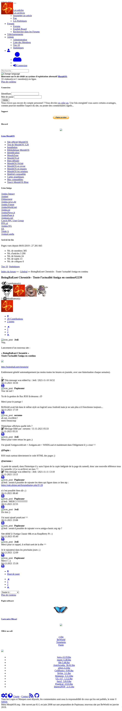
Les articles (18, 10)
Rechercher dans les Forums (26, 31)
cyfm (61, 637)
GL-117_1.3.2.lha (64, 678)
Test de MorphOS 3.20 (18, 144)
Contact (25, 696)
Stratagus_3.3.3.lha (64, 676)
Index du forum (8, 271)
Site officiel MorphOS (17, 142)
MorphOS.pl (13, 158)
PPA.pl (4, 223)
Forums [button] (10, 23)
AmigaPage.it (7, 215)
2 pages (10, 321)
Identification (13, 152)
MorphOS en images (17, 169)
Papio (61, 645)
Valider (5, 100)
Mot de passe (7, 97)
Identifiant (6, 93)
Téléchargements (15, 34)
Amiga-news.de (8, 202)
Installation (12, 147)
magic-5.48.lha (64, 660)
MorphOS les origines (17, 171)
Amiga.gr (5, 210)
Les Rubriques (20, 21)
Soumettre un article (22, 15)
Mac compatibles (15, 179)
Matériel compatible (16, 174)
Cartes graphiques (15, 177)
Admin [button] (10, 37)
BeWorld (61, 639)
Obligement (6, 199)
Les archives (19, 13)
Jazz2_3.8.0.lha (64, 681)
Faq (15, 18)
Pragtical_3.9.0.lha (64, 684)
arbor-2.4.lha (64, 668)
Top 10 (16, 45)
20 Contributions (15, 319)
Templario (61, 642)
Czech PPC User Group (12, 220)
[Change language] (10, 73)
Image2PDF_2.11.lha (64, 686)
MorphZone (12, 155)
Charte (16, 696)
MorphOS (62, 76)
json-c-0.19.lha (64, 657)
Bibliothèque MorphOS (18, 150)
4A (2, 228)
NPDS (4, 702)
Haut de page (13, 574)
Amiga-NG (6, 226)
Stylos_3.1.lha (64, 673)
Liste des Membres (22, 42)
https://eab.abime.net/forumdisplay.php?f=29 (22, 485)
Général (23, 271)
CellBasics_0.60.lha (64, 670)
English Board (20, 29)
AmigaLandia (7, 234)
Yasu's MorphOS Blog (17, 182)
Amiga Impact (8, 194)
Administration (20, 39)
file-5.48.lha (64, 662)
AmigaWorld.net (9, 207)
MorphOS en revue (16, 166)
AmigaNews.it (8, 212)
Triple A (5, 231)
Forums (16, 26)
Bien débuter (13, 160)
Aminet (4, 196)
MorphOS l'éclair (15, 163)
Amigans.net (7, 218)
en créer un (63, 103)
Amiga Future (7, 204)
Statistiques (18, 47)
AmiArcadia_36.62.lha (64, 665)
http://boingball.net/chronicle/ (15, 367)
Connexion (21, 65)
